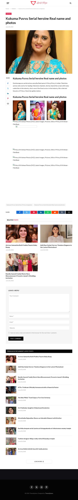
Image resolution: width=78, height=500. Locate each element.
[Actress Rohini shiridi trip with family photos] (11, 451)
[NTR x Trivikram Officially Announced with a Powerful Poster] (11, 389)
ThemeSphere (49, 493)
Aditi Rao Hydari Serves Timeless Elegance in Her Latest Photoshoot (56, 246)
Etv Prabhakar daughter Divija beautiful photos (33, 408)
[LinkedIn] (8, 93)
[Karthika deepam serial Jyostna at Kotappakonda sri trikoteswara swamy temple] (11, 430)
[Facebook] (8, 83)
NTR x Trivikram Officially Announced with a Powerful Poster (38, 387)
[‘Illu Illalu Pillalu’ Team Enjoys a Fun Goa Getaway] (11, 400)
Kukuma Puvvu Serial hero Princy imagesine (19, 205)
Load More (38, 461)
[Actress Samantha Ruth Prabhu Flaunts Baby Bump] (22, 234)
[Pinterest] (8, 98)
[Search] (70, 3)
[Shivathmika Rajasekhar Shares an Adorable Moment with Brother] (11, 420)
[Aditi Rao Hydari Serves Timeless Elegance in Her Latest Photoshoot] (56, 234)
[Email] (8, 103)
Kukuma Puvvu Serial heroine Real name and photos (49, 205)
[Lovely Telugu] (39, 3)
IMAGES (8, 14)
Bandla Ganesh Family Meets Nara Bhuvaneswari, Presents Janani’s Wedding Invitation (20, 276)
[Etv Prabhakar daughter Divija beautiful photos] (11, 410)
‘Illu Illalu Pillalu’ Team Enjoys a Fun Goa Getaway (34, 397)
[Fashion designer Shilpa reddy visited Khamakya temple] (11, 441)
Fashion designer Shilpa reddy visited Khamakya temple (36, 438)
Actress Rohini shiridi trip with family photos (33, 449)
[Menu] (8, 3)
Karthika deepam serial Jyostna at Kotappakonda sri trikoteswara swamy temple (44, 428)
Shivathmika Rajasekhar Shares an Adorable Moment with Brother (40, 418)
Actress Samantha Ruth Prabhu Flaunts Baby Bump (21, 246)
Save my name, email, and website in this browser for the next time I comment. (33, 333)
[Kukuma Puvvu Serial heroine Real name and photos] (39, 52)
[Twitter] (8, 88)
